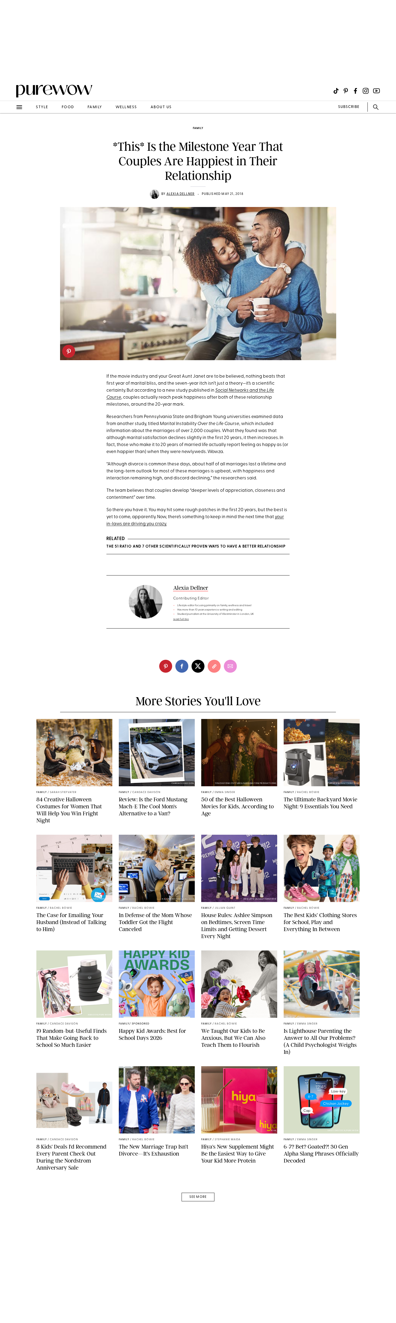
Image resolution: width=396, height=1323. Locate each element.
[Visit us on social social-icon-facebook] (355, 91)
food (68, 107)
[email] (10, 128)
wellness (126, 107)
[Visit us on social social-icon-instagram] (365, 90)
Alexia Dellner (180, 194)
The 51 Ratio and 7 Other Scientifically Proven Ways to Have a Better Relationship (196, 547)
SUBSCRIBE (348, 107)
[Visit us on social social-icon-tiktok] (336, 91)
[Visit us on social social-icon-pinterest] (346, 91)
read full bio (181, 619)
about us (161, 107)
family (95, 107)
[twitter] (198, 666)
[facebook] (181, 666)
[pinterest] (68, 351)
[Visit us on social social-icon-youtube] (376, 90)
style (42, 107)
